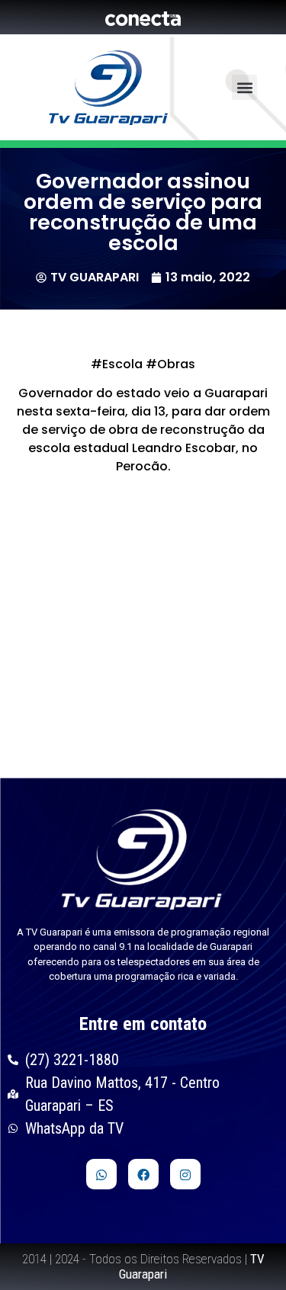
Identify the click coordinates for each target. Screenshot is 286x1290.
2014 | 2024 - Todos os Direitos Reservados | (143, 1266)
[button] (244, 87)
